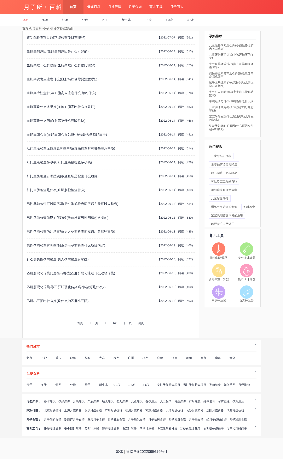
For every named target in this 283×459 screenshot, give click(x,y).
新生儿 (126, 20)
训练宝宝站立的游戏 (224, 207)
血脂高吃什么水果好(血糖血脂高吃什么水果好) (61, 107)
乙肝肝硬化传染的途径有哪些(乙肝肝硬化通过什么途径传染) (71, 273)
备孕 (45, 20)
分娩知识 (79, 401)
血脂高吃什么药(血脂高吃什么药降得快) (56, 121)
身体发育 (209, 401)
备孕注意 (151, 401)
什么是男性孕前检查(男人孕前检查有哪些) (58, 259)
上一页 (93, 323)
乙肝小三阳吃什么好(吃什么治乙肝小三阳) (58, 301)
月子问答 (176, 7)
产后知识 (93, 401)
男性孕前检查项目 (62, 28)
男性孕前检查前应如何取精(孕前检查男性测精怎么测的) (68, 218)
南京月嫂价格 (154, 410)
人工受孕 (166, 401)
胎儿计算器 (92, 428)
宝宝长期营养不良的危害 (227, 215)
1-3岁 (169, 20)
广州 (131, 358)
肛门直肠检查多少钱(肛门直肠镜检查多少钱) (59, 162)
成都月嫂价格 (235, 410)
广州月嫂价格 (113, 410)
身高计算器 (246, 300)
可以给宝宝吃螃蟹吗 (224, 181)
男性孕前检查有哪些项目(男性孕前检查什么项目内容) (66, 245)
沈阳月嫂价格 (215, 410)
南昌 (218, 358)
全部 (25, 20)
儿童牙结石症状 (221, 156)
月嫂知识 (180, 401)
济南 (174, 358)
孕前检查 (215, 384)
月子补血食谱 (116, 419)
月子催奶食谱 (52, 419)
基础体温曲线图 (190, 428)
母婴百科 (93, 7)
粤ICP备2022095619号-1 (146, 451)
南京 (203, 358)
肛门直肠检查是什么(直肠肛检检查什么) (56, 190)
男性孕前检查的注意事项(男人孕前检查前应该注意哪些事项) (71, 232)
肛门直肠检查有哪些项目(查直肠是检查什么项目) (63, 176)
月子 (105, 20)
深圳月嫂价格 (93, 410)
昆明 (189, 358)
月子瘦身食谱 (177, 419)
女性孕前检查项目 (168, 384)
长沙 (44, 358)
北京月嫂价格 (52, 410)
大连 (102, 358)
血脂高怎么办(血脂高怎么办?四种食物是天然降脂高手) (67, 135)
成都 (73, 358)
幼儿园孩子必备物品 (224, 173)
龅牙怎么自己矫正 (222, 223)
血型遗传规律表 (213, 428)
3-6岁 (190, 20)
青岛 (232, 358)
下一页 (127, 323)
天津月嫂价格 (174, 410)
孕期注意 (238, 401)
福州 (116, 358)
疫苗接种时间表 (237, 428)
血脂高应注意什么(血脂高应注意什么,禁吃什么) (61, 93)
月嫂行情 (114, 7)
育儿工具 (156, 7)
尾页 (141, 323)
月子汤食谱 (196, 419)
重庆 (58, 358)
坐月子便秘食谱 (216, 419)
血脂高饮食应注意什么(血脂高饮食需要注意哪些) (63, 79)
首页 (73, 7)
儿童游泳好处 (220, 198)
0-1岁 (148, 20)
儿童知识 (137, 401)
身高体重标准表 (167, 428)
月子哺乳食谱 (136, 419)
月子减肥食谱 (238, 419)
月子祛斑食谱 (157, 419)
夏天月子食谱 (96, 419)
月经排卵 (244, 384)
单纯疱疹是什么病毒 (224, 190)
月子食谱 (135, 7)
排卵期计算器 (218, 257)
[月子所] (42, 5)
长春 (87, 358)
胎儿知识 (108, 401)
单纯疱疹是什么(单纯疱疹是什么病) (231, 101)
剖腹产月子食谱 (74, 419)
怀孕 (65, 20)
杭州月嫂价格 (134, 410)
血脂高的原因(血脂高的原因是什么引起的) (58, 51)
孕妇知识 (64, 401)
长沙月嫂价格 (194, 410)
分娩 (85, 20)
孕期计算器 (219, 300)
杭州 (145, 358)
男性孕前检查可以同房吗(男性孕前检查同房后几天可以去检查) (73, 204)
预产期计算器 (246, 279)
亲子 (29, 384)
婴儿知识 (122, 401)
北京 (29, 358)
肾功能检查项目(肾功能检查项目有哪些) (56, 38)
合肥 (160, 358)
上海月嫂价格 (73, 410)
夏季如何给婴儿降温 (224, 164)
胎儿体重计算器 (219, 279)
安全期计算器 (246, 257)
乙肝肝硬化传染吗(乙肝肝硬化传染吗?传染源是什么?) (66, 287)
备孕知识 (50, 401)
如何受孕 (229, 384)
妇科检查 (249, 207)
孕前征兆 (224, 401)
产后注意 (195, 401)
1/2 (114, 323)
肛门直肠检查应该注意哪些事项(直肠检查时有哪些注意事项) (71, 148)
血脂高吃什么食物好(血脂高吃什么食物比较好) (61, 65)
